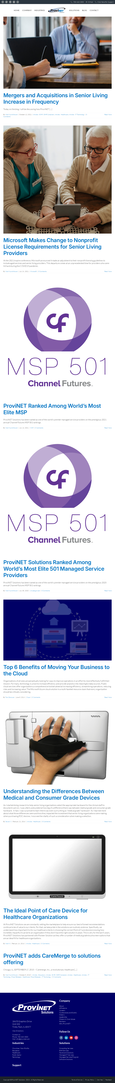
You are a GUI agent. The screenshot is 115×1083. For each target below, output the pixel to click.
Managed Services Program (69, 1057)
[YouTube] (71, 1038)
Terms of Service (77, 1080)
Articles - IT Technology (76, 114)
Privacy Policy (89, 1080)
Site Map (100, 1080)
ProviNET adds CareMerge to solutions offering (52, 958)
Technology (16, 1057)
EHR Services (64, 1050)
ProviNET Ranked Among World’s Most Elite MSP (52, 409)
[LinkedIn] (66, 1038)
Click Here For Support (105, 2)
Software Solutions (66, 1059)
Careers (62, 1010)
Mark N (7, 943)
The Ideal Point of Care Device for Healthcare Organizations (45, 913)
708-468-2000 (23, 1037)
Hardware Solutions (66, 1053)
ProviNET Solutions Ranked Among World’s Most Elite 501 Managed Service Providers (53, 568)
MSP (31, 428)
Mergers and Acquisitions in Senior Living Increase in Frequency (55, 98)
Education (15, 1050)
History (62, 1015)
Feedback (108, 1080)
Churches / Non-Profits (20, 1048)
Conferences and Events (68, 1013)
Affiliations (63, 1008)
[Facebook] (61, 1038)
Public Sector (16, 1055)
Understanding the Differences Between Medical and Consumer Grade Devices (53, 794)
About (61, 1006)
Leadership (63, 1017)
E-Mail (90, 2)
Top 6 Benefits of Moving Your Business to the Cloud (56, 670)
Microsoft (33, 271)
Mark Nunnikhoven (11, 114)
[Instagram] (76, 1038)
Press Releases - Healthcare (20, 977)
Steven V (8, 821)
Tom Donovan (9, 697)
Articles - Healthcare (61, 114)
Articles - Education (38, 975)
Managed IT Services (66, 1055)
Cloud (28, 697)
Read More (108, 114)
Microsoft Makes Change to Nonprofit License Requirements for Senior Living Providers (52, 246)
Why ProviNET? (64, 1024)
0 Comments (42, 271)
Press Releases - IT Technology (41, 977)
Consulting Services (66, 1048)
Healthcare (16, 1053)
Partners (62, 1021)
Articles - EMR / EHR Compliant (43, 114)
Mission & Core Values (67, 1019)
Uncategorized (35, 591)
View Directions (17, 1031)
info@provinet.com (23, 1039)
